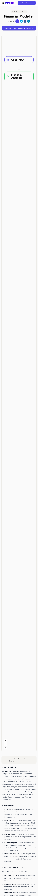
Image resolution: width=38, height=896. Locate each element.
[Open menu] (3, 3)
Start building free (25, 3)
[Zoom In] (5, 740)
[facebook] (25, 21)
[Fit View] (5, 745)
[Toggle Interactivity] (5, 747)
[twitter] (21, 21)
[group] (19, 59)
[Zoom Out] (5, 743)
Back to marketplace (20, 12)
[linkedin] (28, 21)
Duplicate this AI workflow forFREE (18, 28)
